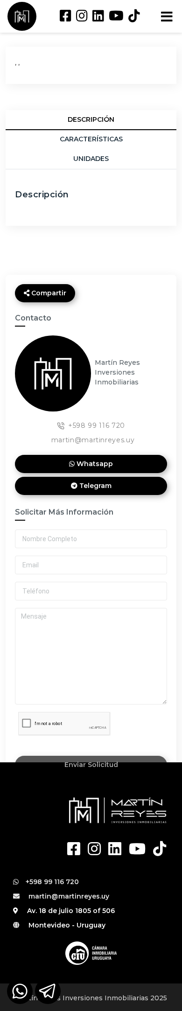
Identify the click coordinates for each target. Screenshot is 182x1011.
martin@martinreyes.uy (92, 440)
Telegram (94, 485)
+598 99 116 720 (96, 425)
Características (91, 139)
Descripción (91, 119)
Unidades (91, 158)
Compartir (47, 293)
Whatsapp (94, 464)
